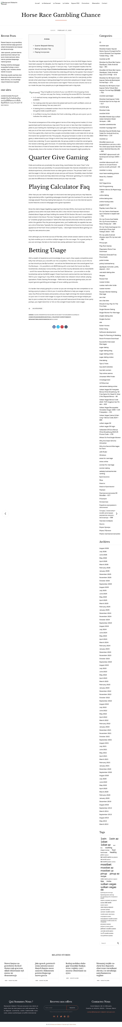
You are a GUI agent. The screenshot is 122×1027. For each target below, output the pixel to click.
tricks (109, 881)
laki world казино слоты (108, 862)
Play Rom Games (105, 246)
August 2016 (104, 805)
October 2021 (104, 737)
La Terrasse (56, 3)
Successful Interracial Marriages (107, 343)
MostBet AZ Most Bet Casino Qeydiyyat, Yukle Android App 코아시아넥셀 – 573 (109, 72)
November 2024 (105, 616)
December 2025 (105, 574)
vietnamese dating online (108, 386)
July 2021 (102, 746)
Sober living (103, 329)
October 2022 (104, 698)
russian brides (104, 282)
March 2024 (103, 642)
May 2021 (103, 753)
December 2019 (105, 802)
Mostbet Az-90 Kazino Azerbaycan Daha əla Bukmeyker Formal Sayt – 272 (109, 80)
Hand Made (104, 852)
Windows (102, 455)
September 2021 (105, 740)
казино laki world (106, 902)
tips (102, 881)
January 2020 (104, 798)
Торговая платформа (106, 521)
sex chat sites (104, 301)
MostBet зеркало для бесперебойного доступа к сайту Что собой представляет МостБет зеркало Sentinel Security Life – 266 (110, 146)
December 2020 (105, 769)
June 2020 (103, 782)
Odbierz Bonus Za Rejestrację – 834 (110, 191)
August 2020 (104, 776)
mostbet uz (103, 139)
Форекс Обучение (105, 530)
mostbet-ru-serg (105, 170)
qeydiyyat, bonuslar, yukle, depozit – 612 (109, 268)
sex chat (102, 297)
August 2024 (104, 626)
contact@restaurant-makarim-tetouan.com (101, 1012)
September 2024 (105, 623)
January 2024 (104, 649)
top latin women (105, 370)
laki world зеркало (106, 859)
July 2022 (102, 707)
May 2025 (103, 597)
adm (6, 980)
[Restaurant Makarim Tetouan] (10, 3)
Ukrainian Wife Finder (107, 377)
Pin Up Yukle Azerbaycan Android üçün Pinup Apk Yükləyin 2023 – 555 (110, 229)
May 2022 (103, 714)
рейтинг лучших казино (107, 926)
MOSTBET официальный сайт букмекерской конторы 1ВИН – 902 (109, 157)
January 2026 (104, 571)
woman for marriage (106, 465)
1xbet (104, 841)
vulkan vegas (108, 884)
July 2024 (102, 629)
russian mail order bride (107, 285)
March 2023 (103, 681)
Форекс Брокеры (104, 527)
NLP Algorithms (105, 183)
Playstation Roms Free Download (107, 250)
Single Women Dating (107, 309)
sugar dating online (106, 354)
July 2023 (102, 668)
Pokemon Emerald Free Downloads (107, 256)
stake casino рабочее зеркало (109, 879)
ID (100, 42)
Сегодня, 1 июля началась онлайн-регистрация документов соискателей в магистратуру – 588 (108, 514)
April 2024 (103, 639)
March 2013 (103, 824)
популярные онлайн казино (109, 918)
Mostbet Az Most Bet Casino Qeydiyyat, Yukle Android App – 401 (109, 64)
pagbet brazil (104, 205)
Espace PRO (75, 3)
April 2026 (103, 561)
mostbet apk (104, 46)
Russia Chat (103, 279)
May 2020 (103, 785)
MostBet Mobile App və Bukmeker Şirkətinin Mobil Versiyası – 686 (110, 119)
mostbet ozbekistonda (107, 124)
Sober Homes (104, 326)
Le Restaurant (46, 3)
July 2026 (102, 552)
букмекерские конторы (107, 892)
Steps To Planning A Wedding (110, 335)
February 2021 (104, 763)
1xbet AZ (106, 844)
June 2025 (103, 594)
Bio (101, 848)
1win (103, 838)
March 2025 (103, 603)
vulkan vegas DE (105, 423)
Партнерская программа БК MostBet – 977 (108, 494)
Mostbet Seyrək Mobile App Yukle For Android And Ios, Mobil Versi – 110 (109, 133)
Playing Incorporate (42, 52)
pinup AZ (114, 873)
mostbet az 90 (104, 59)
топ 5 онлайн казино (107, 933)
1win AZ (113, 838)
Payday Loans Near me (107, 208)
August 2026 (104, 548)
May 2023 (103, 675)
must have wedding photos (109, 173)
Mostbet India (104, 110)
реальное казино (106, 924)
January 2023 (104, 688)
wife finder (103, 452)
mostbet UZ (107, 870)
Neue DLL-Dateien (106, 177)
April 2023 (103, 678)
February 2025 (104, 607)
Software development (107, 332)
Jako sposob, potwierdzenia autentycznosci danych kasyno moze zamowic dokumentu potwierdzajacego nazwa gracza (11, 57)
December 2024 (105, 613)
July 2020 (102, 779)
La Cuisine (66, 3)
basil (114, 845)
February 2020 (104, 795)
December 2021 (105, 730)
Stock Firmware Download (109, 339)
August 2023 (104, 665)
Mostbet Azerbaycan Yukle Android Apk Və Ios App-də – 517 (109, 101)
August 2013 (104, 818)
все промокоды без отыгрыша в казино (109, 897)
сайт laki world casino (107, 931)
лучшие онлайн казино (108, 912)
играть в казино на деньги (109, 900)
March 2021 (103, 759)
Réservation (96, 3)
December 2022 (105, 691)
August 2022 (104, 704)
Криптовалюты (104, 477)
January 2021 (104, 766)
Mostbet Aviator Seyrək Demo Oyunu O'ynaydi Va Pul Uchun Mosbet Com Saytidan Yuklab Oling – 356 (110, 52)
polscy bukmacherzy (106, 264)
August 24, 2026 (13, 980)
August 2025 (104, 587)
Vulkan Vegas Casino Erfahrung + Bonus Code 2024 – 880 (109, 417)
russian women (104, 289)
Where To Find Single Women (110, 437)
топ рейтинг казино (107, 935)
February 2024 (104, 646)
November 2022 (105, 694)
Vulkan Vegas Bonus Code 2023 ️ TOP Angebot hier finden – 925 (109, 402)
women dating (104, 468)
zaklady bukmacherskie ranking (107, 472)
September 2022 (105, 701)
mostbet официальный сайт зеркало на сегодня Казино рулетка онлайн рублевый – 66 (109, 164)
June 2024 (103, 633)
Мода (101, 480)
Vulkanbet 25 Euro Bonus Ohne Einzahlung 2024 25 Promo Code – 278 (108, 432)
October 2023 (104, 659)
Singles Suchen (104, 319)
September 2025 (105, 584)
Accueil (37, 3)
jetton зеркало (105, 855)
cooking (108, 848)
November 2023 (105, 655)
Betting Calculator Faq (43, 49)
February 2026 (104, 568)
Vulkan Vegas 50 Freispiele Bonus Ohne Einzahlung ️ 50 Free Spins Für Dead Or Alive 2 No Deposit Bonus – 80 (109, 393)
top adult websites (106, 367)
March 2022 (103, 720)
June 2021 (103, 750)
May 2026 (103, 558)
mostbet (106, 864)
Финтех (101, 524)
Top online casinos (106, 373)
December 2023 (105, 652)
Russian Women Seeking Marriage (108, 293)
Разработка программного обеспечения (107, 506)
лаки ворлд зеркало (107, 907)
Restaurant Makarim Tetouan (59, 1024)
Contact (104, 3)
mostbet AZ (107, 867)
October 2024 (104, 620)
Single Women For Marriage (109, 313)
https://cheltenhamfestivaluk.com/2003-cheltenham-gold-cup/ (69, 69)
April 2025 (103, 600)
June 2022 (103, 711)
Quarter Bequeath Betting (44, 46)
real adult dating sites (107, 272)
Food (113, 850)
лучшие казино (105, 909)
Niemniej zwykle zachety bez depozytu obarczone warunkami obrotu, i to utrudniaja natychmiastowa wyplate (11, 78)
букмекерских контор (107, 895)
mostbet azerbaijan (106, 96)
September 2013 (105, 814)
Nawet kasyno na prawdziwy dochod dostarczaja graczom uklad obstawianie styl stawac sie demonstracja (11, 45)
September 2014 (105, 808)
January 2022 (104, 727)
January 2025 (104, 610)
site (100, 322)
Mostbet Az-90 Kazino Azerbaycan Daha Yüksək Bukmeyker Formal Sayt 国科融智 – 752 (109, 89)
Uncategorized (37, 308)
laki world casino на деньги (109, 857)
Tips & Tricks (103, 364)
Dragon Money (105, 850)
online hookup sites (106, 202)
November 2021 (105, 733)
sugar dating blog (105, 351)
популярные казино (106, 916)
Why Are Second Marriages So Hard (109, 447)
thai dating (103, 360)
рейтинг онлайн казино (108, 929)
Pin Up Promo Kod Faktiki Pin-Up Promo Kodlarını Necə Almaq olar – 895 (108, 221)
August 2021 (104, 743)
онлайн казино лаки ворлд (107, 914)
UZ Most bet (104, 383)
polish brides (104, 260)
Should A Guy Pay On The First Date (108, 305)
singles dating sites (106, 316)
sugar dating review (106, 357)
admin (53, 30)
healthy (113, 852)
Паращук (102, 490)
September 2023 (105, 662)
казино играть (104, 905)
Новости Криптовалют (106, 487)
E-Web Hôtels (72, 1024)
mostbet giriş (104, 107)
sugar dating (103, 347)
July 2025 (102, 590)
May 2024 (103, 636)
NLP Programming (106, 186)
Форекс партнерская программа (109, 534)
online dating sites (105, 198)
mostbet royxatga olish (107, 128)
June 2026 (103, 555)
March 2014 (103, 811)
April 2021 (103, 756)
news (101, 180)
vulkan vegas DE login (107, 426)
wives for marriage (106, 458)
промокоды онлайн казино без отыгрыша (109, 921)
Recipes (102, 276)
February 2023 (104, 685)
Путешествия (103, 502)
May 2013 (103, 821)
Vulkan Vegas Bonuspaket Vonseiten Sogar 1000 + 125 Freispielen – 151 (109, 410)
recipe (103, 876)
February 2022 (104, 724)
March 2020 (103, 792)
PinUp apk (103, 243)
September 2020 (105, 772)
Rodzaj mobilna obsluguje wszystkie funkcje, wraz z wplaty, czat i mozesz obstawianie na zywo (11, 68)
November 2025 (105, 577)
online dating (104, 195)
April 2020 (103, 789)
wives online (103, 462)
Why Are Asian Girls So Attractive (107, 442)
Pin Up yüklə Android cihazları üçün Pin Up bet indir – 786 (110, 237)
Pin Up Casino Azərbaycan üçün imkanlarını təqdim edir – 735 (109, 213)
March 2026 (103, 564)
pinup (104, 873)
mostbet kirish (104, 113)
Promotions (85, 3)
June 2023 (103, 672)
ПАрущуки (103, 499)
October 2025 (104, 581)
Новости (102, 483)
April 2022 (103, 717)
